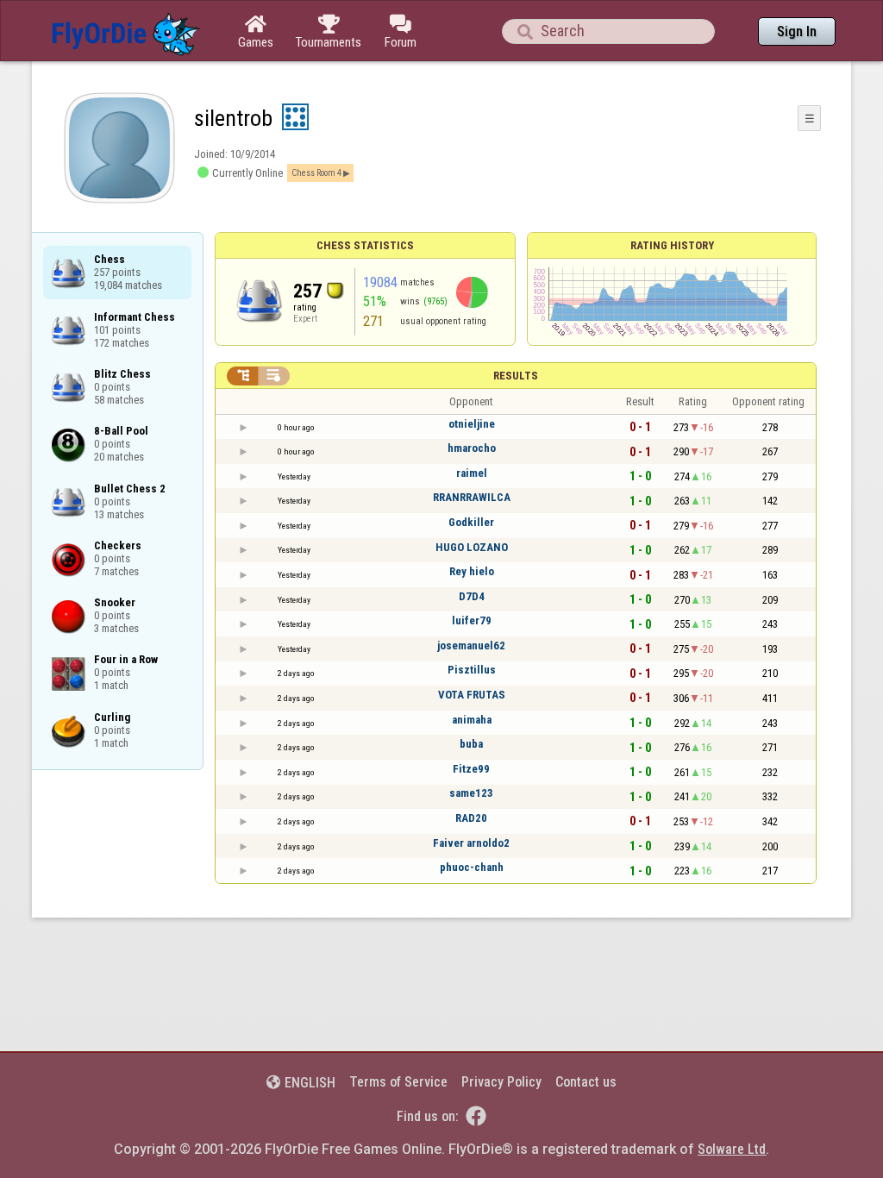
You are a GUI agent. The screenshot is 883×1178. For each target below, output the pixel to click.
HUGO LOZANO (471, 547)
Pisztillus (472, 669)
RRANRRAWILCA (471, 497)
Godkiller (471, 522)
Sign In (797, 31)
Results (515, 375)
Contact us (586, 1082)
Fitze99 (471, 768)
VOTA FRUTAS (471, 694)
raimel (471, 473)
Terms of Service (398, 1082)
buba (471, 743)
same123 (471, 792)
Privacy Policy (501, 1082)
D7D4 (472, 596)
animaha (472, 719)
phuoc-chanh (472, 867)
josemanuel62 (471, 645)
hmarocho (472, 448)
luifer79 (472, 620)
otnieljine (471, 423)
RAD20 (471, 817)
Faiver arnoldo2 (471, 843)
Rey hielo (471, 571)
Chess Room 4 (316, 173)
